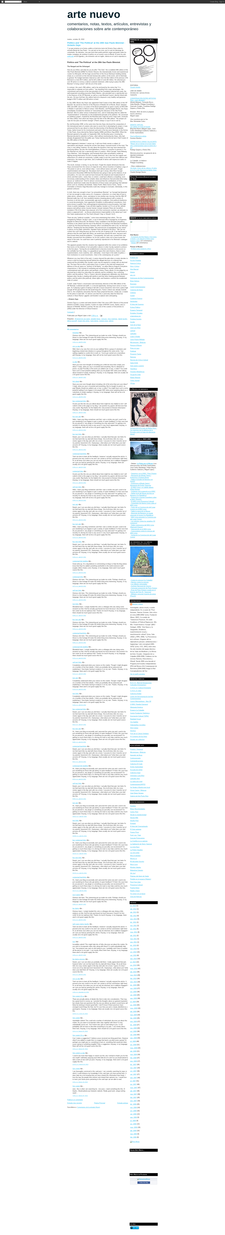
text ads (75, 504)
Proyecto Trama (135, 354)
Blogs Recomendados (137, 809)
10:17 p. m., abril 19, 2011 (80, 890)
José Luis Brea (135, 328)
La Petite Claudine (136, 850)
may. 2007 (133, 1088)
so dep (75, 362)
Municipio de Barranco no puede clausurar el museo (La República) (141, 514)
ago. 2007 (133, 1078)
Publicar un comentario (75, 1100)
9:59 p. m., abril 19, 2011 (79, 798)
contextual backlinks (79, 454)
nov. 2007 (133, 1068)
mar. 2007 (133, 1094)
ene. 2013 (133, 919)
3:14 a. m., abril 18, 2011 (79, 537)
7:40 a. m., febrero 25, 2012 (80, 1095)
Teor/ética (133, 369)
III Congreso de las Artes (138, 736)
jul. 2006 (133, 1121)
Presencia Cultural (136, 885)
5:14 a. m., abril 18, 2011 (79, 689)
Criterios (133, 293)
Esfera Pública (135, 307)
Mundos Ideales (135, 867)
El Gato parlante (135, 829)
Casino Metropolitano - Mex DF (140, 701)
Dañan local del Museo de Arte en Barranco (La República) (142, 494)
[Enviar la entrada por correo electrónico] (101, 315)
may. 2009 (133, 1008)
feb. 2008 (133, 1058)
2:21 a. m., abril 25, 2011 (79, 919)
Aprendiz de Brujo (136, 755)
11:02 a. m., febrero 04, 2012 (80, 1064)
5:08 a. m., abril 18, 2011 (79, 642)
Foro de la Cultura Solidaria (139, 733)
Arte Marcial (134, 269)
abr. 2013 (133, 912)
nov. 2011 (133, 925)
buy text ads (77, 416)
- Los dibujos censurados (138, 584)
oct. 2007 (133, 1071)
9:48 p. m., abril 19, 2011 (79, 742)
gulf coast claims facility (81, 924)
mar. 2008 (133, 1054)
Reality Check (135, 891)
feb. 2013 (133, 916)
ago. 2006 (133, 1117)
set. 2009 (133, 995)
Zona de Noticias (136, 897)
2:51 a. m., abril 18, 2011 (79, 482)
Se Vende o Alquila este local (140, 787)
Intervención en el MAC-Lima (141, 529)
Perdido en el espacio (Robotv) (140, 879)
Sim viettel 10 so (78, 996)
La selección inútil (136, 781)
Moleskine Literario (136, 870)
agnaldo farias (95, 319)
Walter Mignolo (135, 377)
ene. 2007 (133, 1101)
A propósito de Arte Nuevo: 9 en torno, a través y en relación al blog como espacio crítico (143, 239)
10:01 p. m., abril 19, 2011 (80, 816)
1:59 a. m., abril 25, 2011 (79, 904)
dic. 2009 (133, 985)
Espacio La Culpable (137, 710)
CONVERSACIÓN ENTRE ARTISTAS (143, 99)
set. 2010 (133, 955)
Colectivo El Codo (136, 764)
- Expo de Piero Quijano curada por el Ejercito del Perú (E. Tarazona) (143, 591)
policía (111, 321)
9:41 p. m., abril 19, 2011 (79, 724)
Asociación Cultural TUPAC (139, 716)
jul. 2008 (133, 1041)
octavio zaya (103, 321)
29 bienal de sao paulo (82, 319)
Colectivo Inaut (135, 773)
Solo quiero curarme (137, 366)
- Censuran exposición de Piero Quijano (143, 588)
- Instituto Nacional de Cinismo (140, 586)
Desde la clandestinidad (138, 815)
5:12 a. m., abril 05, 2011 (79, 357)
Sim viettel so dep (79, 1053)
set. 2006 (133, 1114)
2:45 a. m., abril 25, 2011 (79, 937)
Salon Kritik (134, 363)
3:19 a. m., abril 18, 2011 (79, 557)
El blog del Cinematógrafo (139, 826)
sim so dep (76, 346)
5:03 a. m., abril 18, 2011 (79, 629)
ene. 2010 (133, 982)
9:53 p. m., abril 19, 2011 (79, 779)
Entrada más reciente (74, 1103)
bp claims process (79, 959)
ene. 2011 (133, 942)
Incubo (132, 322)
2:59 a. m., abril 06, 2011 (79, 377)
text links (76, 604)
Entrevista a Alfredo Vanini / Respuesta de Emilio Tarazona (140, 484)
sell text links (77, 487)
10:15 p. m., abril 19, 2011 (80, 873)
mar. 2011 (133, 939)
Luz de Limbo (134, 853)
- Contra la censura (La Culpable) (141, 580)
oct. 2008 (133, 1031)
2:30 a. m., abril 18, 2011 (79, 430)
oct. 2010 (133, 952)
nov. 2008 (133, 1028)
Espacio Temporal (136, 310)
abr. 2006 (133, 1131)
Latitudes (133, 334)
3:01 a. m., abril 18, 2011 (79, 519)
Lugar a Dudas (135, 336)
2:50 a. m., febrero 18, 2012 (80, 1082)
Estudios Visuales (136, 313)
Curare (132, 295)
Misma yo (133, 858)
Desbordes (133, 301)
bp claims (76, 908)
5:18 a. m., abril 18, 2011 (79, 705)
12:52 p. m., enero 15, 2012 (80, 1013)
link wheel (76, 381)
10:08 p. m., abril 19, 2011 (80, 836)
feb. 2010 (133, 978)
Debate (133, 243)
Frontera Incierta (135, 319)
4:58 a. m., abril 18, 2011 (79, 615)
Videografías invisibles (138, 725)
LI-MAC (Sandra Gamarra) (139, 704)
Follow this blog (143, 1182)
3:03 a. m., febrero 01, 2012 (80, 1031)
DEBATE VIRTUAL (136, 125)
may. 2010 (133, 968)
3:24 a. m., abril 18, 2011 (79, 572)
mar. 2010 (133, 975)
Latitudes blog (135, 778)
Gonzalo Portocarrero (137, 838)
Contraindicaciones (136, 761)
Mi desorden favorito (137, 861)
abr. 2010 (133, 972)
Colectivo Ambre (135, 694)
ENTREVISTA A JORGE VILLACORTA (143, 145)
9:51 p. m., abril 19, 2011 (79, 761)
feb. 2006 (133, 1137)
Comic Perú (134, 812)
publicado (70, 56)
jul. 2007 (133, 1081)
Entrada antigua (122, 1103)
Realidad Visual (135, 719)
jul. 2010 (133, 962)
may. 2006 (133, 1127)
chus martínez (112, 319)
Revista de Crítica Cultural (139, 360)
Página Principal (99, 1103)
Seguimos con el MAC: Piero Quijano (143, 473)
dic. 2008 (133, 1025)
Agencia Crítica (135, 263)
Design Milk (134, 818)
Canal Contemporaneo (137, 287)
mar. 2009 (133, 1015)
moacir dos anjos (83, 321)
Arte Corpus (134, 728)
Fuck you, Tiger (135, 835)
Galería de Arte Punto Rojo (139, 796)
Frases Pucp (134, 832)
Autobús (133, 806)
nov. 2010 (133, 949)
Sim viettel (76, 1018)
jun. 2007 (133, 1084)
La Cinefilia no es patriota (138, 841)
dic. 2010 (133, 945)
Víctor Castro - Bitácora (138, 790)
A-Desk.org (134, 258)
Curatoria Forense (136, 298)
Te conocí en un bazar (137, 894)
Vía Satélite (134, 722)
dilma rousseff (72, 321)
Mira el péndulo (135, 856)
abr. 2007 (133, 1091)
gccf (74, 942)
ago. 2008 (133, 1038)
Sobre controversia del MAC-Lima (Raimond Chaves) (142, 526)
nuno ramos (94, 321)
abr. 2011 (133, 935)
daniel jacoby (122, 319)
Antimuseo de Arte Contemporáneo (142, 278)
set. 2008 (133, 1035)
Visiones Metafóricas (137, 372)
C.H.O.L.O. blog (135, 691)
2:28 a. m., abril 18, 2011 (79, 412)
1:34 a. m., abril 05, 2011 (79, 342)
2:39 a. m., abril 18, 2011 (79, 467)
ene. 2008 (133, 1061)
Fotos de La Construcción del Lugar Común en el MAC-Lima (142, 508)
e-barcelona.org (135, 316)
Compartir (70, 312)
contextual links (78, 471)
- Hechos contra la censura (139, 582)
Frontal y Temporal (136, 749)
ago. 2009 (133, 998)
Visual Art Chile (135, 375)
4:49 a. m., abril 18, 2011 (79, 599)
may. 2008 (133, 1048)
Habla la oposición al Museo (140, 511)
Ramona (133, 357)
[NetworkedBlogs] (143, 1179)
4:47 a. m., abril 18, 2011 (79, 586)
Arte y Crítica (134, 266)
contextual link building (80, 561)
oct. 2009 (133, 992)
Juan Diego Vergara (136, 793)
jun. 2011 (133, 929)
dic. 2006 (133, 1104)
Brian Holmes (134, 281)
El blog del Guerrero (137, 304)
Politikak (133, 351)
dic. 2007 (133, 1064)
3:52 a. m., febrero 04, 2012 (80, 1049)
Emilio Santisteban (136, 767)
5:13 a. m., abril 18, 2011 (79, 673)
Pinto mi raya (134, 348)
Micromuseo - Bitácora (138, 342)
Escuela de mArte (136, 770)
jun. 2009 (133, 1005)
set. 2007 (133, 1074)
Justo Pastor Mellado (137, 339)
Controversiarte (135, 758)
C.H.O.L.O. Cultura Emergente (140, 688)
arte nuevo (93, 14)
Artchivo (133, 731)
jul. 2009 (133, 1002)
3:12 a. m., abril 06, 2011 (79, 396)
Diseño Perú (134, 821)
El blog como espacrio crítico (141, 249)
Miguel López (138, 604)
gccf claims (76, 895)
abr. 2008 (133, 1051)
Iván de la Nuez (135, 325)
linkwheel (76, 333)
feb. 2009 (133, 1018)
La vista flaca (134, 847)
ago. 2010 (133, 959)
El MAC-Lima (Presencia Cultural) (142, 501)
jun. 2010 (133, 965)
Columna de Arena (136, 290)
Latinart (132, 331)
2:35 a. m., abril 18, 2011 (79, 449)
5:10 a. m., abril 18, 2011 (79, 658)
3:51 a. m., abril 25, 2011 (79, 974)
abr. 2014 (133, 909)
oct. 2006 (133, 1111)
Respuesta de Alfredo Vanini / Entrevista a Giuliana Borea (140, 476)
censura (104, 319)
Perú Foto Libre (135, 882)
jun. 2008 (133, 1045)
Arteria (132, 272)
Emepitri (133, 823)
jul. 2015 (133, 906)
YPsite (132, 383)
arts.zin (132, 275)
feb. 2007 (133, 1097)
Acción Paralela (135, 260)
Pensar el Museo (136, 345)
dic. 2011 (133, 922)
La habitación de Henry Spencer (141, 844)
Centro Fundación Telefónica (140, 713)
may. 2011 (133, 932)
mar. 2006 (133, 1134)
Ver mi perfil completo (137, 674)
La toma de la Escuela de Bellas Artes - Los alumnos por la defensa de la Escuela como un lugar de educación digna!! (143, 431)
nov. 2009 (133, 988)
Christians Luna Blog (137, 776)
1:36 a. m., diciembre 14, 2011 (81, 992)
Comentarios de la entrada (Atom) (88, 1107)
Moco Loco (134, 864)
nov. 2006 (133, 1107)
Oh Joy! (133, 873)
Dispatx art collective (137, 739)
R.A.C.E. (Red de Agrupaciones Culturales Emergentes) (141, 684)
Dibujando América (136, 707)
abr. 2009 (133, 1011)
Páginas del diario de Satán (139, 876)
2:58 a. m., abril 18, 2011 (79, 500)
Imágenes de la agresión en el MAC (143, 491)
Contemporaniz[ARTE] (137, 784)
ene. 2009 (133, 1021)
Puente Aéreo (134, 888)
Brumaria (133, 284)
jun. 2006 (133, 1124)
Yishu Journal (134, 380)
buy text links (77, 434)
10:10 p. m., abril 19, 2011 (80, 853)
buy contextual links (79, 401)
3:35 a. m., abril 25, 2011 (79, 955)
